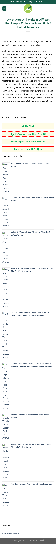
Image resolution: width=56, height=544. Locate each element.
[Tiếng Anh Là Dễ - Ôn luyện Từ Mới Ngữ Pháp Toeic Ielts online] (28, 8)
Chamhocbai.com (10, 533)
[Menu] (4, 8)
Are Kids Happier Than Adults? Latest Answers (31, 484)
